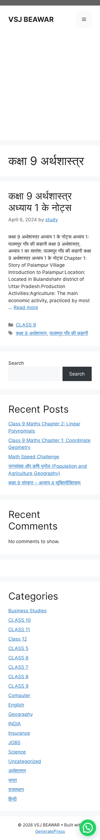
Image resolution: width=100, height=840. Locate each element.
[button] (87, 828)
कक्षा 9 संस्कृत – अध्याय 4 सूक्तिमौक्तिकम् (44, 482)
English (16, 705)
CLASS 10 (19, 620)
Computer (19, 695)
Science (17, 752)
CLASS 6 (18, 658)
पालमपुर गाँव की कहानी (68, 333)
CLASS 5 (18, 648)
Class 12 (17, 639)
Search (16, 363)
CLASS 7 (18, 667)
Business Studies (27, 610)
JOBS (14, 742)
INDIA (14, 723)
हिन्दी (12, 799)
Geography (20, 714)
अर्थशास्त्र (17, 771)
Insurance (19, 733)
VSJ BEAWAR (31, 19)
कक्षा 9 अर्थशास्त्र (31, 333)
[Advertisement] (50, 85)
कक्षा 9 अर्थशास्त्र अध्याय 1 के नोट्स (40, 201)
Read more (26, 307)
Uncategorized (24, 761)
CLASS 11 (19, 629)
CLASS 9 (26, 325)
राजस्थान (16, 789)
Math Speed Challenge (33, 456)
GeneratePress (50, 831)
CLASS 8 (18, 676)
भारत (12, 780)
